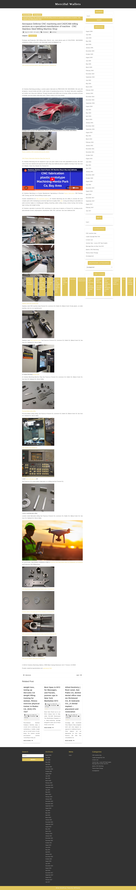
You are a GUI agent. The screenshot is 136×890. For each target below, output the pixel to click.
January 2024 (89, 93)
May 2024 (88, 83)
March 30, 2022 (71, 714)
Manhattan (72, 279)
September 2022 (90, 129)
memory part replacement (81, 279)
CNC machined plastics (42, 198)
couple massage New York (93, 236)
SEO (50, 668)
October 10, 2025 (30, 714)
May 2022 (88, 135)
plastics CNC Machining (92, 249)
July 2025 (88, 60)
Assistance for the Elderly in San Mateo (29, 281)
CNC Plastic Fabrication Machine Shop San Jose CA (36, 158)
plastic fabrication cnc (31, 478)
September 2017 (90, 201)
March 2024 (89, 86)
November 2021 (90, 152)
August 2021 (89, 158)
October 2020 (89, 178)
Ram (124, 279)
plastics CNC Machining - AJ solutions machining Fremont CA (90, 285)
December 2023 (90, 96)
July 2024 (88, 80)
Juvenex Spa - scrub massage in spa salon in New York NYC (57, 285)
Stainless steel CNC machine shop (30, 303)
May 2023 (88, 113)
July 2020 (88, 184)
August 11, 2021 (51, 704)
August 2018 (89, 191)
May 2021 (88, 165)
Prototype (80, 562)
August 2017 (89, 204)
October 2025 (89, 54)
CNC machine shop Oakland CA (29, 447)
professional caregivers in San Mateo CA (116, 281)
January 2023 (89, 122)
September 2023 (90, 103)
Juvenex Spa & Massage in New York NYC (50, 283)
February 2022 (90, 142)
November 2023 (90, 99)
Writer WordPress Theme (63, 888)
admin (37, 32)
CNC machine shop (35, 340)
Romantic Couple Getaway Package (130, 281)
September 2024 (90, 77)
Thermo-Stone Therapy (92, 252)
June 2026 (88, 37)
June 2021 (88, 161)
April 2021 (88, 168)
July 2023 (88, 109)
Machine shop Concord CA (65, 281)
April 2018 (88, 194)
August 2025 (89, 57)
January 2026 (89, 47)
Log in (87, 222)
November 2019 (90, 188)
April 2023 (88, 116)
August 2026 (89, 31)
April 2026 (88, 44)
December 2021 (90, 148)
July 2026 (88, 34)
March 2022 (89, 139)
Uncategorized (37, 14)
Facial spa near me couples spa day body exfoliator (42, 284)
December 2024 (90, 73)
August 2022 (89, 132)
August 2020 (89, 181)
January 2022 (89, 145)
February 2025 (90, 70)
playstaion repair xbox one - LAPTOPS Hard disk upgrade (99, 284)
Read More (27, 740)
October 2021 (89, 155)
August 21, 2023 (28, 32)
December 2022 (90, 126)
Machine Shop (36, 374)
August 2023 (89, 106)
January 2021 (89, 171)
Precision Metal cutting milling (29, 411)
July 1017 (88, 210)
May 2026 (88, 41)
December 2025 (90, 51)
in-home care (89, 239)
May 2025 (88, 64)
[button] (52, 230)
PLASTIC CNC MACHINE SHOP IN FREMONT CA (63, 562)
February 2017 (90, 207)
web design (46, 668)
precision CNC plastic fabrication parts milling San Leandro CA (107, 285)
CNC (61, 200)
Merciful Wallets (68, 4)
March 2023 (89, 119)
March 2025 (89, 67)
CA (36, 279)
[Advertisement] (52, 77)
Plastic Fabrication (69, 193)
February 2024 (90, 90)
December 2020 (90, 174)
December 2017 (90, 197)
